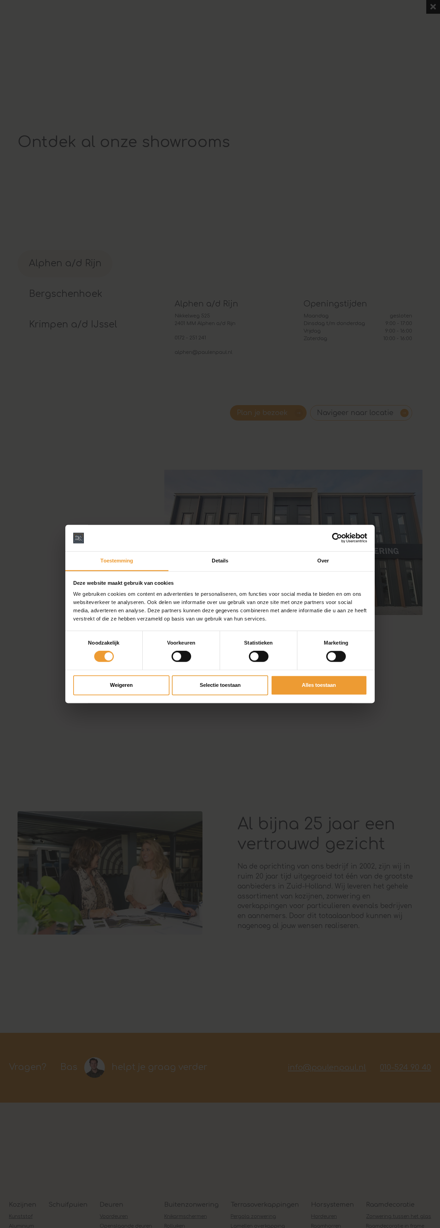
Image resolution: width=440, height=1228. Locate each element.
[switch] (181, 656)
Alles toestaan (319, 685)
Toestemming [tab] (116, 560)
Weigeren (121, 685)
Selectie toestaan (220, 685)
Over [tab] (323, 560)
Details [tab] (220, 560)
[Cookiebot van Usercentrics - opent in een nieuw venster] (337, 538)
